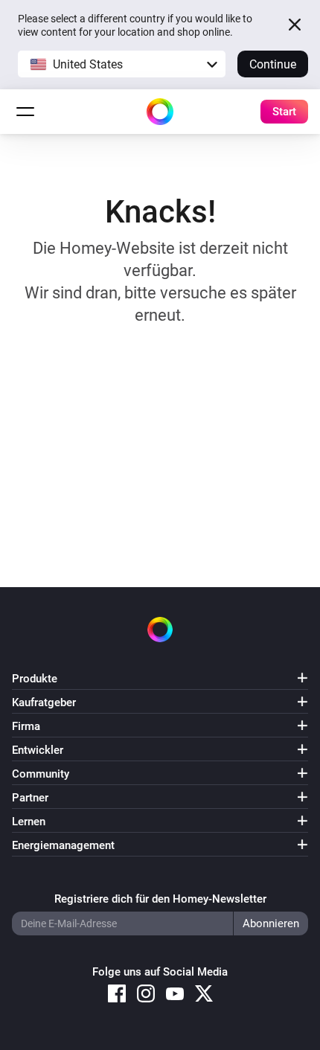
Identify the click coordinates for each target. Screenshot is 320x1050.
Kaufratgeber (44, 702)
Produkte (34, 678)
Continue (272, 64)
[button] (121, 64)
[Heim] (160, 111)
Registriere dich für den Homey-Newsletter (160, 899)
